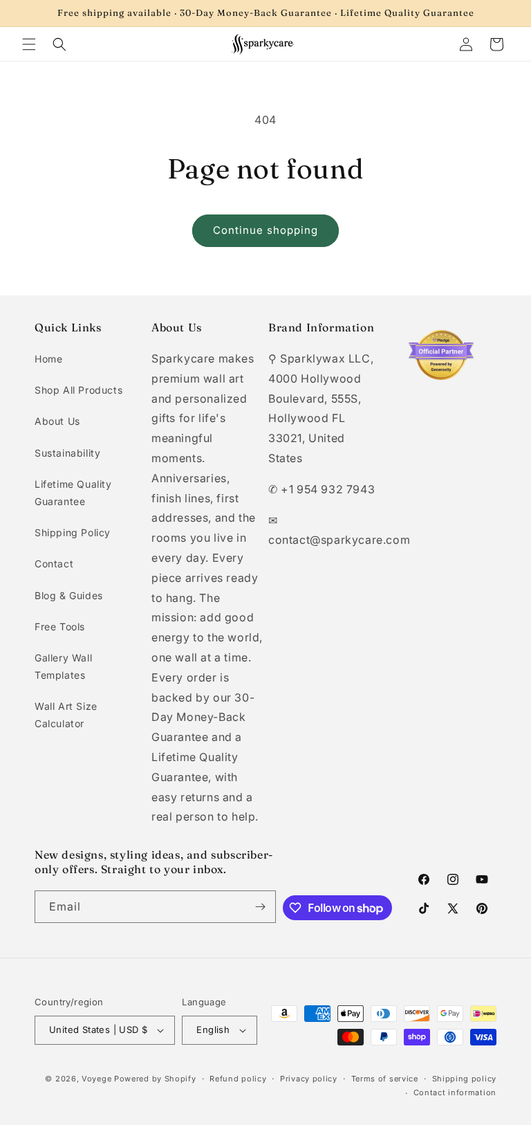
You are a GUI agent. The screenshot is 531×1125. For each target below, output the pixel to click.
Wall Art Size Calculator (66, 714)
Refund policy (237, 1078)
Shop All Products (78, 390)
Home (48, 359)
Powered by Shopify (155, 1078)
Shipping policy (464, 1078)
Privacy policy (308, 1078)
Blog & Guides (69, 595)
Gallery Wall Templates (63, 666)
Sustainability (67, 453)
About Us (57, 421)
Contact (54, 563)
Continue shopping (265, 230)
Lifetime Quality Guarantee (73, 492)
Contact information (454, 1092)
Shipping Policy (73, 532)
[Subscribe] (260, 906)
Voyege (96, 1078)
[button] (29, 44)
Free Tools (60, 626)
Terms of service (384, 1078)
